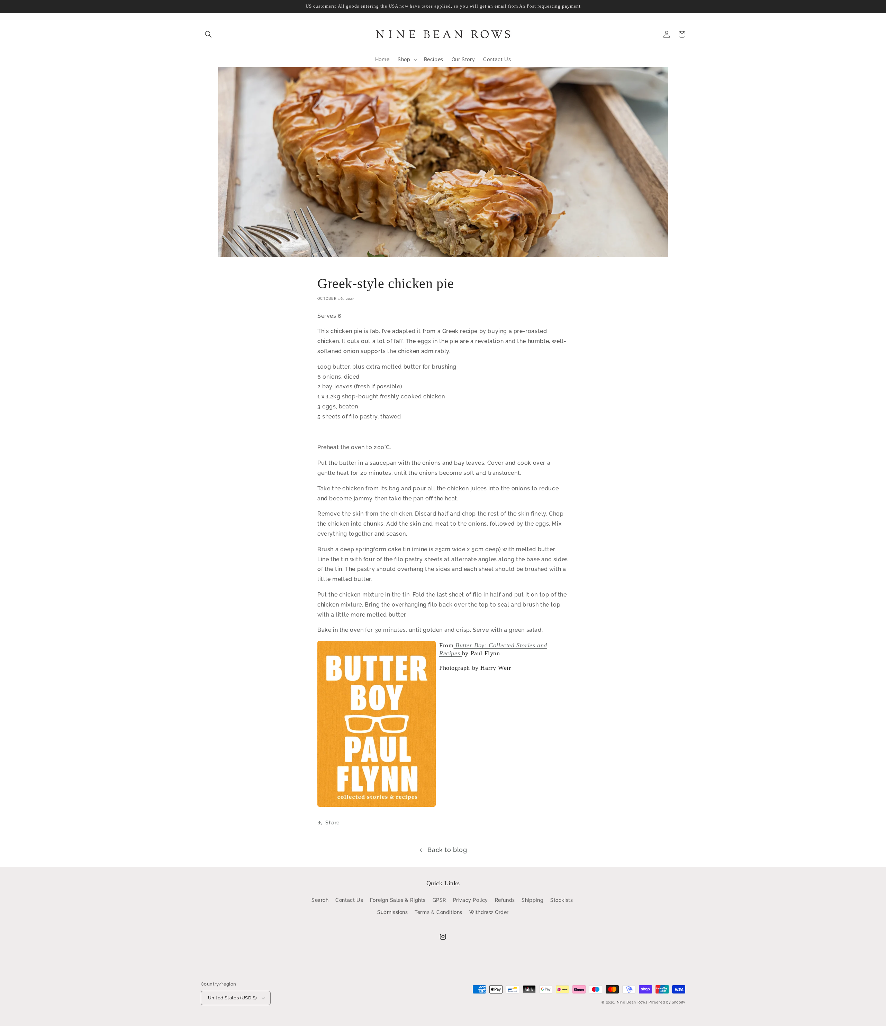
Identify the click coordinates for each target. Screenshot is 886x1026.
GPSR (439, 900)
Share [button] (332, 822)
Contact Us (349, 900)
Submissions (392, 912)
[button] (208, 34)
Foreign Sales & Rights (398, 900)
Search (320, 900)
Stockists (561, 900)
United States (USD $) (232, 997)
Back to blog (447, 849)
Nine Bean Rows (632, 1002)
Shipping (532, 900)
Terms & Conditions (438, 912)
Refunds (505, 900)
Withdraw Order (489, 912)
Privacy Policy (470, 900)
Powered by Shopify (667, 1002)
